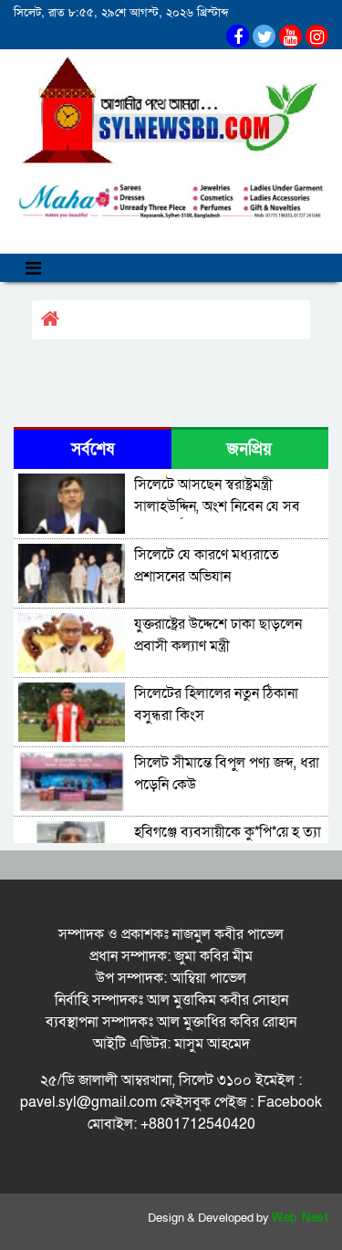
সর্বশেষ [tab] (92, 449)
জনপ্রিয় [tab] (249, 449)
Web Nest (300, 1218)
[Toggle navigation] (33, 268)
